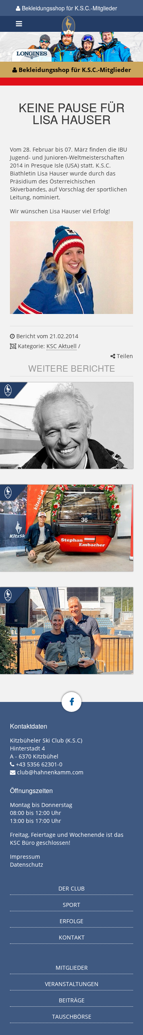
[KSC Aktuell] (8, 389)
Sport (71, 904)
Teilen (124, 356)
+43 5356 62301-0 (39, 764)
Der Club (71, 888)
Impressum (25, 856)
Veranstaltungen (72, 984)
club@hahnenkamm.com (50, 772)
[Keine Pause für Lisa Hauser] (71, 267)
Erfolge (71, 921)
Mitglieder (72, 967)
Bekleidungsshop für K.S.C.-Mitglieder (68, 8)
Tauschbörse (71, 1016)
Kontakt (72, 937)
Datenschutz (26, 864)
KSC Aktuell (61, 346)
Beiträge (72, 1000)
